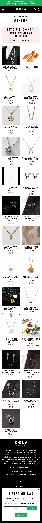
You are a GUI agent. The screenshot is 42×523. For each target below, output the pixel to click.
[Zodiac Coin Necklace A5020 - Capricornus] (10, 316)
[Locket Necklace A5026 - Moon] (14, 164)
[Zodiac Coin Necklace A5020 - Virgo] (14, 314)
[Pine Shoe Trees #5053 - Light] (30, 73)
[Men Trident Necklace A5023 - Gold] (10, 103)
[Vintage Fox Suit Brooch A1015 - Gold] (12, 436)
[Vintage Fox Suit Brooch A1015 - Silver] (10, 436)
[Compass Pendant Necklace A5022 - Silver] (32, 283)
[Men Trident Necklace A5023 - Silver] (12, 103)
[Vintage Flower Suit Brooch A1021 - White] (23, 345)
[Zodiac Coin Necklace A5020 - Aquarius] (12, 316)
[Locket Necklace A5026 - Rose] (7, 164)
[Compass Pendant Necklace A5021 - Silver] (12, 133)
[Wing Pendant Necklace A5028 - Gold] (10, 253)
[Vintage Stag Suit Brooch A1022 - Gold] (30, 194)
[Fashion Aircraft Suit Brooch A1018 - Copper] (33, 377)
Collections (23, 16)
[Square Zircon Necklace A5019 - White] (27, 103)
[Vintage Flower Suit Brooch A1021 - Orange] (32, 345)
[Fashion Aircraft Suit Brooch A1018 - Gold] (29, 377)
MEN (20, 481)
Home (15, 16)
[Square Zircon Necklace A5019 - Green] (32, 103)
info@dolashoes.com (24, 467)
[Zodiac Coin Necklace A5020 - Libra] (16, 314)
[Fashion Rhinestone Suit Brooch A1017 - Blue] (12, 407)
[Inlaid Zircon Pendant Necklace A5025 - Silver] (12, 284)
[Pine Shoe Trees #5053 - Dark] (32, 73)
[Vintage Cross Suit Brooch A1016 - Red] (29, 407)
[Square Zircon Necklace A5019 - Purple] (34, 103)
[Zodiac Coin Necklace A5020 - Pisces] (14, 316)
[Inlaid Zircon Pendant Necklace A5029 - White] (30, 134)
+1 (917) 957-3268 (25, 471)
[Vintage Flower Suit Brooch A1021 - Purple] (36, 345)
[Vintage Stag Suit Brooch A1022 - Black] (32, 194)
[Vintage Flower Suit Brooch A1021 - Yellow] (34, 345)
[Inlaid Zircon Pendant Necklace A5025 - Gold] (10, 284)
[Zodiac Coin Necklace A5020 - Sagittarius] (7, 316)
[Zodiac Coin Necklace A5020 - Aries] (3, 314)
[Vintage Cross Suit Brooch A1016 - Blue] (33, 407)
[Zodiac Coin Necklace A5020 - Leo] (12, 314)
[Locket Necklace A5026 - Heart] (12, 164)
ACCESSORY (20, 486)
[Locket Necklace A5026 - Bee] (10, 164)
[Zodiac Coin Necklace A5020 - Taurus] (5, 314)
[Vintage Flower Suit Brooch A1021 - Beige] (25, 345)
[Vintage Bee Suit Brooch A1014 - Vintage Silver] (13, 223)
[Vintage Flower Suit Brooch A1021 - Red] (27, 345)
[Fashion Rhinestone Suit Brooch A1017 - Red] (10, 407)
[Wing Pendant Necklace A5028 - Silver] (12, 253)
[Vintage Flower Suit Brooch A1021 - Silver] (32, 347)
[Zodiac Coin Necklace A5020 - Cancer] (10, 314)
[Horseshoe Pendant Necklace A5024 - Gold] (30, 164)
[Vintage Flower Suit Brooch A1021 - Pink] (30, 345)
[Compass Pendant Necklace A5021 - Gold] (10, 133)
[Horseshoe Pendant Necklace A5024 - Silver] (32, 164)
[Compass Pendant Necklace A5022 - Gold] (30, 283)
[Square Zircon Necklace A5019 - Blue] (30, 103)
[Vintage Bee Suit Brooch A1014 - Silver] (11, 223)
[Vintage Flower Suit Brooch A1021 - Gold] (30, 347)
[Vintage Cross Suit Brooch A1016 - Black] (31, 407)
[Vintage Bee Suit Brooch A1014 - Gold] (8, 223)
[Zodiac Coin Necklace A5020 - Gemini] (7, 314)
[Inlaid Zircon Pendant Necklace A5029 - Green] (32, 134)
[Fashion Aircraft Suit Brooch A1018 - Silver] (31, 377)
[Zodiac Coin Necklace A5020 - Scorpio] (19, 314)
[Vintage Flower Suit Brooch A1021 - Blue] (39, 345)
